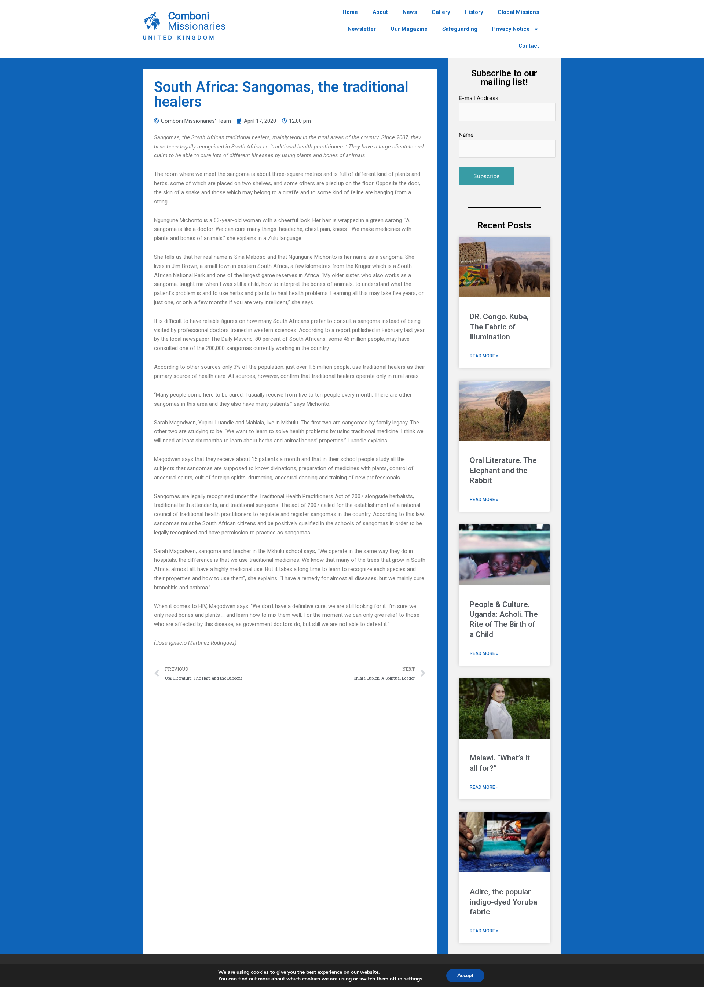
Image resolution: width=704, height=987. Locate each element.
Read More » (484, 355)
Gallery (441, 12)
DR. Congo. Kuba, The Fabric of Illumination (499, 326)
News (410, 12)
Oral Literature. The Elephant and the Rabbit (503, 470)
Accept (465, 975)
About (380, 12)
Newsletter (362, 29)
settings (413, 979)
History (474, 12)
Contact (528, 46)
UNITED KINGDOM (179, 37)
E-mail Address (478, 98)
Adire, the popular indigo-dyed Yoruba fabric (503, 901)
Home (350, 12)
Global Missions (518, 12)
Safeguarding (459, 29)
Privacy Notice (511, 29)
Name (466, 134)
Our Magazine (409, 29)
